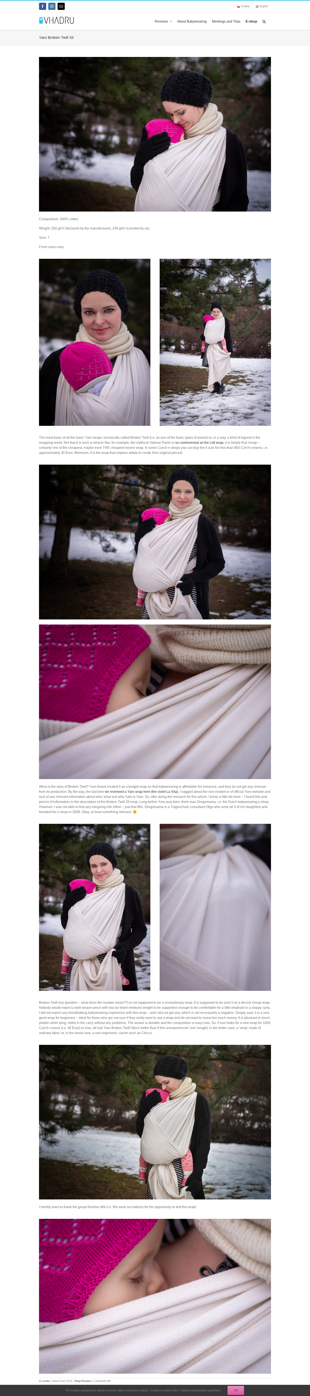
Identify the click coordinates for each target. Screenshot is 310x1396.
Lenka (46, 1381)
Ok (236, 1390)
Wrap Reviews (83, 1381)
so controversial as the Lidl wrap (199, 442)
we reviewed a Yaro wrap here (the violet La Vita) (141, 791)
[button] (264, 21)
